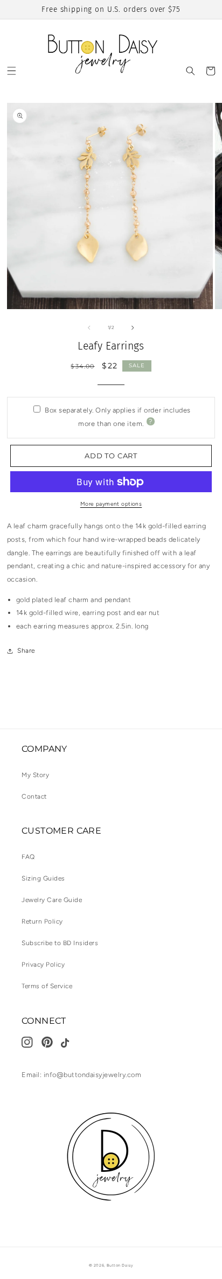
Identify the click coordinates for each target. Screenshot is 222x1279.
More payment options (111, 503)
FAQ (28, 857)
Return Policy (42, 921)
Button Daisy (120, 1265)
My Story (35, 775)
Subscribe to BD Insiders (60, 943)
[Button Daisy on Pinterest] (50, 1042)
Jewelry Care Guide (52, 900)
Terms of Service (47, 986)
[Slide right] (133, 327)
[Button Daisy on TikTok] (70, 1043)
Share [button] (26, 650)
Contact (34, 796)
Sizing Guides (43, 878)
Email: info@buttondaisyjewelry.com (81, 1075)
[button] (12, 71)
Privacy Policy (43, 964)
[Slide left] (89, 327)
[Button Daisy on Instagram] (30, 1042)
